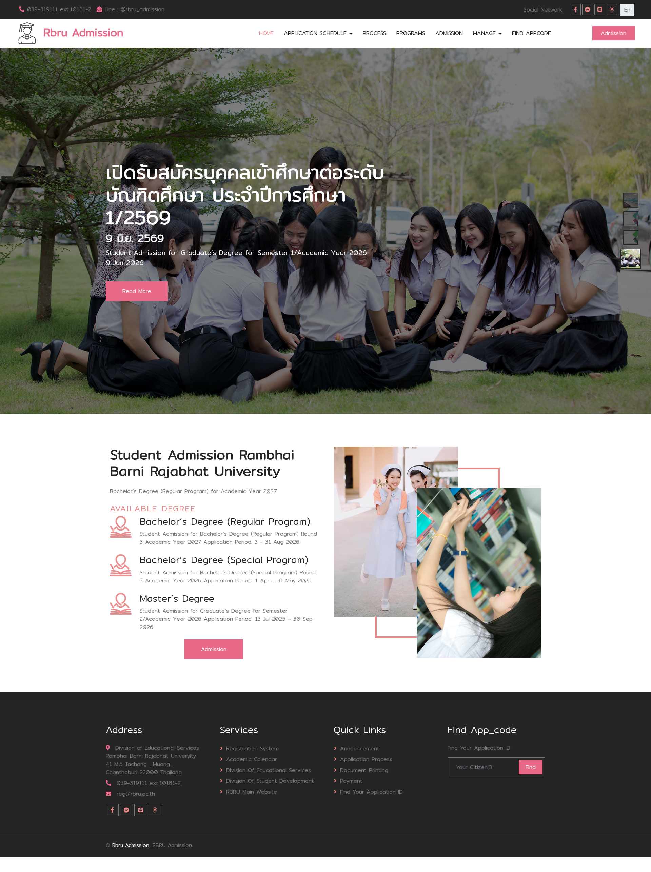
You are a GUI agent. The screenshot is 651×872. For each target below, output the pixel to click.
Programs (410, 33)
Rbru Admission (130, 845)
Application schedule (315, 33)
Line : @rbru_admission (134, 9)
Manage (484, 33)
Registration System (252, 748)
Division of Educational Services (268, 770)
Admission (449, 33)
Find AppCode (531, 33)
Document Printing (364, 770)
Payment (351, 781)
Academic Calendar (251, 759)
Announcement (359, 748)
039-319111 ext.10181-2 (59, 9)
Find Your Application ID (371, 792)
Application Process (366, 759)
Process (374, 33)
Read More (136, 296)
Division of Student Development (270, 781)
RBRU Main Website (251, 792)
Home (266, 33)
